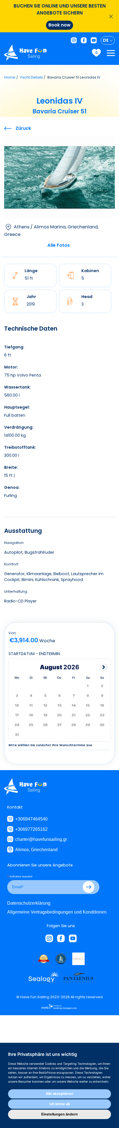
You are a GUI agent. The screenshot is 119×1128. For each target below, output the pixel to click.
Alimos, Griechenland (36, 849)
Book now (59, 25)
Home (9, 77)
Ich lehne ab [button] (59, 1104)
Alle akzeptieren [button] (59, 1094)
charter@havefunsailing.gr (41, 839)
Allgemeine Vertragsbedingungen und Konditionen (57, 911)
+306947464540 (31, 818)
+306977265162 (31, 829)
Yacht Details (31, 77)
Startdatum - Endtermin (34, 653)
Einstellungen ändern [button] (59, 1114)
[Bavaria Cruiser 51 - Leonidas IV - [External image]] (59, 177)
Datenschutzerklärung (28, 902)
